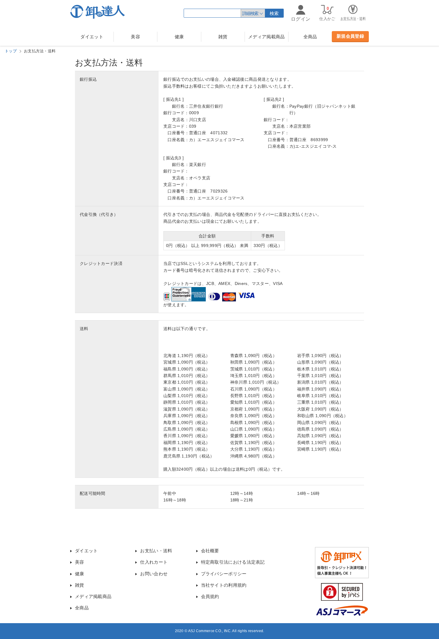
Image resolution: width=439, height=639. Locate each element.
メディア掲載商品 (266, 36)
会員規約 (210, 596)
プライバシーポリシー (224, 573)
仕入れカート (154, 562)
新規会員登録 (350, 36)
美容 (135, 36)
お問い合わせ (154, 573)
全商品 (310, 36)
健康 (179, 36)
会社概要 (210, 550)
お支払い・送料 (156, 550)
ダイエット (91, 36)
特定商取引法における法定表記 (233, 562)
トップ (11, 51)
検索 (274, 13)
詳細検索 (250, 13)
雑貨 (223, 36)
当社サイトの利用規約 (224, 585)
